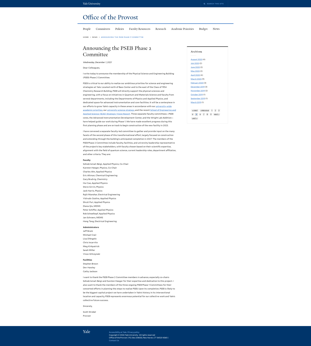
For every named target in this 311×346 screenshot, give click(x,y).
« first (195, 110)
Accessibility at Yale (117, 332)
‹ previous (204, 110)
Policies (119, 29)
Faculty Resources (139, 29)
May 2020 (195, 71)
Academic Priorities (182, 29)
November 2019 (198, 91)
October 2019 (197, 94)
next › (216, 114)
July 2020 (195, 63)
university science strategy (120, 110)
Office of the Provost (111, 17)
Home (86, 37)
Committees (103, 29)
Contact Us (114, 340)
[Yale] (87, 332)
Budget (203, 29)
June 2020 (195, 67)
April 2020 (195, 75)
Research (161, 29)
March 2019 (196, 102)
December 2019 (198, 87)
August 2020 (196, 59)
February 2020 (197, 83)
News (216, 29)
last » (195, 118)
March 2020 (196, 79)
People (87, 29)
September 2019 (198, 98)
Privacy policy (133, 332)
